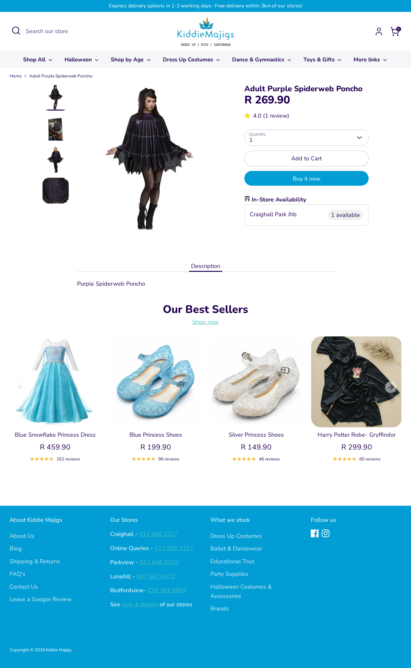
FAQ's (17, 574)
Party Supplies (229, 574)
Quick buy (55, 416)
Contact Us (24, 587)
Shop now (205, 322)
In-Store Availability (279, 199)
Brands (219, 608)
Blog (16, 548)
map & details (140, 604)
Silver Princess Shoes (256, 435)
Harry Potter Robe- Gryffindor (357, 435)
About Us (22, 536)
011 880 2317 (158, 534)
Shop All (35, 59)
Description (205, 266)
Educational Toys (232, 561)
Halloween (79, 59)
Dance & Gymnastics (259, 59)
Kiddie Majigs (59, 650)
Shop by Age (128, 59)
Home (16, 76)
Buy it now (306, 179)
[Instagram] (325, 533)
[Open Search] (16, 30)
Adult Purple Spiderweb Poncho (60, 76)
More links (367, 59)
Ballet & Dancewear (236, 548)
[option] (149, 162)
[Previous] (20, 387)
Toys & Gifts (319, 59)
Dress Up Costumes (188, 59)
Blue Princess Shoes (155, 435)
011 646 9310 (159, 562)
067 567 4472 (155, 576)
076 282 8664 (167, 590)
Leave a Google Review (41, 599)
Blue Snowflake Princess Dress (55, 435)
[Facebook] (315, 533)
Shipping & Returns (35, 561)
